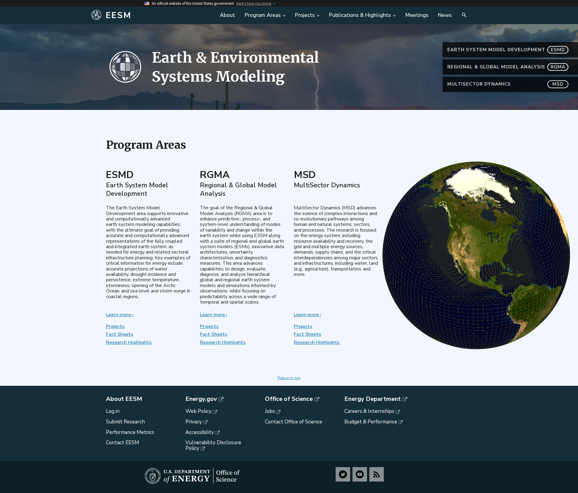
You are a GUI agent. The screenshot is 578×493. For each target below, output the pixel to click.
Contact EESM (122, 442)
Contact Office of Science (293, 421)
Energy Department (372, 399)
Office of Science (289, 399)
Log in (113, 411)
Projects (115, 326)
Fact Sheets (119, 334)
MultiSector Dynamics (505, 84)
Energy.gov (201, 399)
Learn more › (119, 314)
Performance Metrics (130, 432)
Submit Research (125, 421)
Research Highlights (129, 342)
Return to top (289, 378)
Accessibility (199, 432)
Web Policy (198, 411)
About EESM (124, 399)
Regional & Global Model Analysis (506, 67)
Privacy (193, 421)
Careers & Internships (369, 411)
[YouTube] (360, 474)
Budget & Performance (370, 421)
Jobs (270, 411)
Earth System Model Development (506, 50)
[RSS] (376, 474)
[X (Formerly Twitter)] (343, 474)
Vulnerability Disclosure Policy (213, 445)
